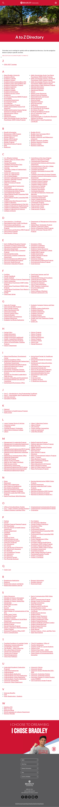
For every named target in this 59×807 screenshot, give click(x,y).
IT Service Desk (36, 378)
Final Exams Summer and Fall (40, 274)
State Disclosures (36, 604)
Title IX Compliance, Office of (40, 643)
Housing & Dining (36, 340)
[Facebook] (22, 797)
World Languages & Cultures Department (17, 712)
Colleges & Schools (10, 211)
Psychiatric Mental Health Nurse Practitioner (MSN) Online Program (42, 546)
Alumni (33, 92)
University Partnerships (11, 680)
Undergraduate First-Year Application (15, 675)
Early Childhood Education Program (15, 244)
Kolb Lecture (8, 412)
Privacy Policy (35, 527)
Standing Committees (37, 603)
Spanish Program (9, 624)
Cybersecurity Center (37, 206)
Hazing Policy (8, 332)
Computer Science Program (39, 181)
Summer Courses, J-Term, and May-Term (43, 631)
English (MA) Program (37, 252)
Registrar (7, 582)
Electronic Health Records (12, 262)
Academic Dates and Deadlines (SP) (15, 83)
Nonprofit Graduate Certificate (13, 491)
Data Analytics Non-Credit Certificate (15, 223)
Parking (6, 521)
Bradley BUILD (35, 132)
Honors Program (36, 339)
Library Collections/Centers (39, 423)
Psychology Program (37, 550)
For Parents (34, 289)
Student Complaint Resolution (28, 804)
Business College (36, 144)
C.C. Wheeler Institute (11, 158)
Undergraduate (9, 672)
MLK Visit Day (35, 450)
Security (6, 608)
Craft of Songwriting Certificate (41, 201)
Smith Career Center (10, 614)
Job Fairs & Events (9, 397)
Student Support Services (38, 626)
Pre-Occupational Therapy (12, 552)
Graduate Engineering (37, 311)
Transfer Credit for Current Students (42, 646)
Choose (6, 184)
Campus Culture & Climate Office (14, 159)
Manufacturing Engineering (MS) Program (17, 449)
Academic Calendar (10, 78)
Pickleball (7, 532)
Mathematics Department (12, 465)
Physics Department (10, 531)
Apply (23, 760)
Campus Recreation (10, 163)
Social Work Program (10, 616)
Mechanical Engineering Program (14, 470)
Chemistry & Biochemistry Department (16, 178)
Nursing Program (36, 489)
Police (6, 536)
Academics (7, 95)
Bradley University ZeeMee (39, 140)
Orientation (34, 510)
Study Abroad (35, 629)
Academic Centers (9, 80)
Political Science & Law (11, 539)
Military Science (36, 449)
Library (6, 431)
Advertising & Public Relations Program (43, 85)
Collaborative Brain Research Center (15, 201)
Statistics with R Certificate (39, 606)
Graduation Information (38, 316)
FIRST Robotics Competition (40, 286)
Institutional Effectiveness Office (14, 383)
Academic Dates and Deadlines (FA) (15, 82)
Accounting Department (11, 100)
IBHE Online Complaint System (39, 804)
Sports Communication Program (40, 599)
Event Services (35, 263)
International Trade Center (39, 374)
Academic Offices (9, 88)
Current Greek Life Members (40, 204)
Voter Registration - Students (13, 696)
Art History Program (37, 110)
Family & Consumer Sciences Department (16, 279)
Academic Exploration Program (13, 85)
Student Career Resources (39, 616)
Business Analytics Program (39, 142)
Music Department (37, 462)
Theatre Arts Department (12, 651)
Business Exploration (37, 145)
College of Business (10, 202)
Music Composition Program (39, 460)
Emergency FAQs (36, 244)
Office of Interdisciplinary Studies (14, 507)
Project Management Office (39, 539)
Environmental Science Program (41, 262)
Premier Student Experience (39, 524)
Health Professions (10, 335)
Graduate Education (37, 310)
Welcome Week (9, 710)
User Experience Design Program (41, 680)
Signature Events (9, 609)
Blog (5, 145)
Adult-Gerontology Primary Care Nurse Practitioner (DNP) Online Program (43, 79)
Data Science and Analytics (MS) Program (16, 230)
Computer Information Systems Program (43, 174)
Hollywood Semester (37, 337)
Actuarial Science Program (12, 105)
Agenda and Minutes (37, 90)
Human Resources (36, 344)
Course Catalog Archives (38, 199)
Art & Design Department (39, 106)
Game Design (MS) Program (12, 307)
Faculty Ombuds (9, 278)
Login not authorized (37, 430)
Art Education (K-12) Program (40, 108)
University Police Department (13, 682)
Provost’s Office (36, 541)
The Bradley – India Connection (13, 648)
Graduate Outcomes (37, 313)
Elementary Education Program (13, 263)
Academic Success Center (12, 93)
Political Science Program (12, 541)
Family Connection (9, 281)
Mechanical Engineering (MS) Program (15, 467)
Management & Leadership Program (15, 442)
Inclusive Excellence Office (12, 359)
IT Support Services (37, 379)
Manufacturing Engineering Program (15, 450)
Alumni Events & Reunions (39, 95)
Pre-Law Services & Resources (13, 547)
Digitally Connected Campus (39, 226)
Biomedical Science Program (13, 144)
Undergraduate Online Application (14, 677)
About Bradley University (12, 75)
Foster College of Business (39, 291)
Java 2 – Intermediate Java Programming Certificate (20, 395)
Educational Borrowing (11, 254)
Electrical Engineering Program (13, 260)
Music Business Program (38, 459)
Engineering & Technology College (41, 250)
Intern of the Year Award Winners (41, 369)
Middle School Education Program (41, 447)
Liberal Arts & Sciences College (13, 430)
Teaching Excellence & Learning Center (16, 643)
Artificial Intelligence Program (40, 111)
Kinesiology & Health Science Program (16, 411)
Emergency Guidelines (38, 245)
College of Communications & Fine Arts (16, 204)
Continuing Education (37, 191)
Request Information (37, 580)
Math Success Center (10, 464)
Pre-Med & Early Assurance (12, 549)
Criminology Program (37, 202)
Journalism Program (10, 398)
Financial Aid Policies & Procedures (41, 278)
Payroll (6, 522)
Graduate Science (36, 315)
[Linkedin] (36, 797)
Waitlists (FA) (8, 707)
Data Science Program (11, 231)
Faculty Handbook (9, 276)
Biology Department (10, 140)
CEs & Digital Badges (10, 176)
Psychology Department (38, 549)
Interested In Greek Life (38, 368)
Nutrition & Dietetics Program (40, 493)
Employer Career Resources (39, 249)
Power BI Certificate (10, 542)
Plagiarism (7, 534)
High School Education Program (13, 340)
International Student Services (40, 373)
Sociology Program (10, 617)
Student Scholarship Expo (38, 624)
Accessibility (8, 98)
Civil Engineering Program (12, 192)
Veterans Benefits (9, 693)
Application (34, 105)
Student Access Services (38, 613)
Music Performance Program (40, 469)
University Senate (36, 669)
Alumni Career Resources (38, 93)
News (6, 481)
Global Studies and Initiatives (13, 316)
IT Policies (34, 376)
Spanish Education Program (12, 622)
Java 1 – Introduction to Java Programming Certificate (20, 393)
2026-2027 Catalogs (10, 64)
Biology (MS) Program (11, 139)
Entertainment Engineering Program (42, 260)
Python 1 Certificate (37, 555)
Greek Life (34, 321)
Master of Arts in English (11, 460)
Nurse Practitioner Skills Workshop (15, 496)
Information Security (10, 368)
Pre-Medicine (8, 550)
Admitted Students (10, 116)
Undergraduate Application (12, 674)
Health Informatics (10, 334)
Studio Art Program (37, 627)
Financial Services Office (38, 279)
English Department (37, 254)
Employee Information (38, 247)
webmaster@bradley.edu (29, 791)
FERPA (6, 292)
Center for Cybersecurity (11, 173)
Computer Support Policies (39, 182)
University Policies (37, 667)
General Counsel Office (11, 313)
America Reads (35, 100)
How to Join (34, 342)
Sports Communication (11, 632)
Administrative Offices (11, 113)
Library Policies (35, 425)
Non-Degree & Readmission (12, 486)
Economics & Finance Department (14, 245)
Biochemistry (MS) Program (12, 134)
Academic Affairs (9, 77)
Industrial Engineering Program (13, 366)
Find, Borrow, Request (38, 283)
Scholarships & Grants (10, 604)
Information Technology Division (14, 369)
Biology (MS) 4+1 (9, 137)
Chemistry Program (10, 181)
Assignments (35, 115)
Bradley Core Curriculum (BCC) (40, 134)
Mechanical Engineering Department (15, 469)
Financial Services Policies (39, 281)
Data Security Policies (11, 233)
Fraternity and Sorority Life (39, 292)
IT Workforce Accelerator (39, 381)
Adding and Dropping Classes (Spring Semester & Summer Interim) (15, 110)
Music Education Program (39, 465)
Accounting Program (10, 101)
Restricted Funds (36, 584)
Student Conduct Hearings (39, 617)
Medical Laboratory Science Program (42, 444)
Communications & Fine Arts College (42, 166)
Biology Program (9, 142)
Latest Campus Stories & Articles (14, 423)
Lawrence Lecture (9, 425)
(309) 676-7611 (29, 789)
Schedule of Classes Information (14, 598)
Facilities (7, 274)
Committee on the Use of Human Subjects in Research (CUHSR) (41, 158)
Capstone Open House (11, 166)
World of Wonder (9, 713)
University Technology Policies (40, 674)
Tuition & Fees (35, 648)
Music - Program (36, 457)
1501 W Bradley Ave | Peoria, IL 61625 (29, 792)
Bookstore (7, 147)
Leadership (7, 426)
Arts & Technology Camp (38, 113)
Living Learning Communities (40, 428)
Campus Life (8, 161)
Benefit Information (10, 132)
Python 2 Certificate (37, 557)
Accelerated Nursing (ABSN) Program (15, 97)
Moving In (34, 454)
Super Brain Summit (37, 632)
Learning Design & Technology (13, 428)
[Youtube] (33, 797)
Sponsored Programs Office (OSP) (14, 631)
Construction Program (38, 187)
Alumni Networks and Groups (40, 97)
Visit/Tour (24, 764)
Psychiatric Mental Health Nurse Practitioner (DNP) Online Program (42, 543)
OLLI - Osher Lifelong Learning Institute (16, 508)
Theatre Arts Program (11, 653)
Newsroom (7, 483)
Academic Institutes (10, 87)
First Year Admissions (37, 287)
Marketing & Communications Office (15, 455)
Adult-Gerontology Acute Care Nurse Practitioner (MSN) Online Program (42, 76)
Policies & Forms (9, 537)
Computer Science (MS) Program (41, 179)
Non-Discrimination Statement (13, 489)
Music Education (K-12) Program (41, 464)
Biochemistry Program (11, 135)
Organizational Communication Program (43, 507)
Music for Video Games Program (41, 467)
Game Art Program (10, 305)
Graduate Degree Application (40, 308)
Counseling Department (38, 197)
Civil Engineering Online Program (14, 191)
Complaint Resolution (37, 169)
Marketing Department (11, 457)
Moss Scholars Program (38, 452)
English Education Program (39, 255)
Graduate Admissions (10, 318)
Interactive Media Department (40, 366)
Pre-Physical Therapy (10, 557)
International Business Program (40, 371)
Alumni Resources (36, 98)
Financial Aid (35, 276)
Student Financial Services (39, 621)
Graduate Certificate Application (14, 320)
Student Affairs (35, 614)
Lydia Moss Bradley (37, 431)
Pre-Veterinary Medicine (38, 522)
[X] (26, 797)
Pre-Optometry (9, 554)
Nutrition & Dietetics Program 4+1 (41, 494)
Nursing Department (37, 484)
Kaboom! (7, 409)
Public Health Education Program (41, 552)
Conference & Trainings (38, 186)
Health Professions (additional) (13, 337)
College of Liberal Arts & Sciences (14, 209)
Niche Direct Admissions (11, 484)
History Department (10, 345)
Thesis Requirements (10, 655)
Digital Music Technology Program (41, 225)
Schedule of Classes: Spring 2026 (14, 601)
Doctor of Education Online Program (42, 228)
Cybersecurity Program (38, 209)
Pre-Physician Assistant (11, 559)
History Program (36, 332)
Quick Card (7, 570)
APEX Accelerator (36, 103)
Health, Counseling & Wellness (13, 339)
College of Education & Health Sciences (16, 206)
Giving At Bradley (9, 315)
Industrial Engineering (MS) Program (15, 364)
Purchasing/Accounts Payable (40, 554)
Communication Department (39, 161)
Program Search (36, 537)
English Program (36, 257)
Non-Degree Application (11, 488)
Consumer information (19, 804)
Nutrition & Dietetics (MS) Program (42, 491)
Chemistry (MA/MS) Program (13, 179)
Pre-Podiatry (35, 521)
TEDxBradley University (11, 646)
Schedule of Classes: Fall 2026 (13, 599)
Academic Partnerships (11, 92)
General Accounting (10, 311)
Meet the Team (36, 445)
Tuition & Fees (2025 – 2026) (40, 650)
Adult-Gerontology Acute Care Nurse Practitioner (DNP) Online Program (15, 119)
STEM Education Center (38, 608)
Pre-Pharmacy (8, 555)
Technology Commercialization (13, 645)
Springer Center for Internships (40, 601)
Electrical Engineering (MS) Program (15, 259)
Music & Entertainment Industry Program (43, 455)
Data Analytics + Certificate (12, 221)
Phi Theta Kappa (9, 526)
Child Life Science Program (12, 182)
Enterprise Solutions (37, 259)
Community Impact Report (39, 168)
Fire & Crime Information (38, 284)
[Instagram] (29, 797)
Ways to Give (8, 708)
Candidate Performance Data (13, 164)
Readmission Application (11, 580)
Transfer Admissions (37, 645)
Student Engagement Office (39, 619)
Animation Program (37, 101)
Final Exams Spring (9, 294)
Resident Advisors (36, 582)
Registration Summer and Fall (13, 585)
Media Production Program (39, 442)
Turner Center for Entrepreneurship (42, 651)
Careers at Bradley (26, 776)
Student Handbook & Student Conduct (42, 622)
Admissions (7, 115)
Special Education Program (12, 626)
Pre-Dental (7, 546)
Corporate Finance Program (39, 196)
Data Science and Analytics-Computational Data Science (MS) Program (14, 226)
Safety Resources (9, 596)
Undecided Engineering (11, 670)
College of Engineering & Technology (15, 207)
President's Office (36, 526)
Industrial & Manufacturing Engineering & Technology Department (16, 362)
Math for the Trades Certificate (13, 462)
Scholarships (8, 603)
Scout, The (7, 606)
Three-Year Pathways (10, 656)
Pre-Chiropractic (9, 544)
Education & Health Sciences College (15, 247)
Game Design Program (11, 308)
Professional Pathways (38, 529)
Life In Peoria (35, 426)
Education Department (11, 249)
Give (23, 772)
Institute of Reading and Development (16, 378)
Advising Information (37, 87)
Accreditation (8, 103)
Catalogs (7, 168)
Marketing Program (10, 459)
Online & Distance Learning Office (14, 510)
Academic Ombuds (10, 90)
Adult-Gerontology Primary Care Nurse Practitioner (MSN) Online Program (43, 82)
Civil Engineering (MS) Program (13, 189)
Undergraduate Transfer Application (15, 679)
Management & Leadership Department (16, 444)
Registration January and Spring (13, 584)
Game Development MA (11, 310)
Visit (5, 694)
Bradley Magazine (36, 135)
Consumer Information (38, 189)
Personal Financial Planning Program (15, 524)
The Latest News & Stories (12, 650)
